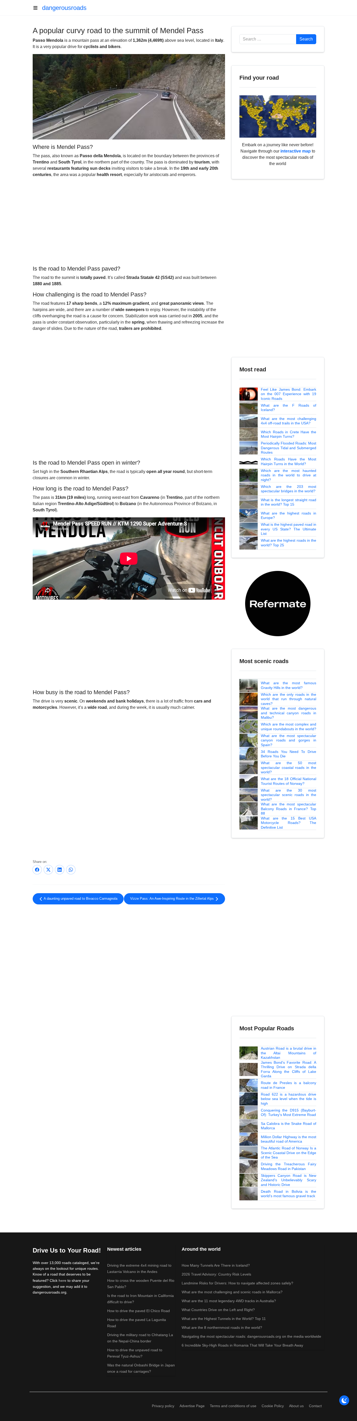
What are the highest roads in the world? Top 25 (288, 542)
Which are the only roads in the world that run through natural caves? (288, 699)
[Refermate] (277, 603)
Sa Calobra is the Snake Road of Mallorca (288, 1125)
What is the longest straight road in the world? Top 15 (288, 502)
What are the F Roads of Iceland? (288, 407)
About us (296, 1406)
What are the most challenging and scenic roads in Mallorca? (232, 1292)
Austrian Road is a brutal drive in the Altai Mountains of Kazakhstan (288, 1053)
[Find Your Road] (277, 116)
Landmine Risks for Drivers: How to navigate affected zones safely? (237, 1283)
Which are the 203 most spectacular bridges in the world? (288, 488)
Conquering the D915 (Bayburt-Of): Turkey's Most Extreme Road (288, 1112)
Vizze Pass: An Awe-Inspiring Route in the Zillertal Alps (172, 898)
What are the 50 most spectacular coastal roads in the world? (288, 767)
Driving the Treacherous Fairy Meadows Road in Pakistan (288, 1166)
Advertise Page (192, 1406)
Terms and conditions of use (233, 1406)
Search (306, 39)
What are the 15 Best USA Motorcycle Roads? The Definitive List (288, 822)
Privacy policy (163, 1406)
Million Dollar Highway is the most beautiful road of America (288, 1139)
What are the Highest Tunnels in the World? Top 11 (224, 1319)
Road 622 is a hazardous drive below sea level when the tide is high (288, 1099)
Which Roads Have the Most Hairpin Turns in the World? (288, 461)
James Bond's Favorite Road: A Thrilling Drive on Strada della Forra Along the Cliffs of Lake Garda (288, 1069)
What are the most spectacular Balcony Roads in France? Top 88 (288, 808)
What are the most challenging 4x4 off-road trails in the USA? (288, 421)
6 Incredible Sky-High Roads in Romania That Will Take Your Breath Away (242, 1345)
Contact (315, 1406)
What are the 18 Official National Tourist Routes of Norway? (288, 781)
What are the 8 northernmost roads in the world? (222, 1327)
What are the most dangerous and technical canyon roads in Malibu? (288, 713)
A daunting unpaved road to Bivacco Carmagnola (80, 898)
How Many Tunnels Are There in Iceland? (216, 1265)
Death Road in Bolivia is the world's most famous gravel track (288, 1193)
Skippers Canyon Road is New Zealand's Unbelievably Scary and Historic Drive (288, 1180)
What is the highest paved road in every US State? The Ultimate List (288, 529)
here (62, 1280)
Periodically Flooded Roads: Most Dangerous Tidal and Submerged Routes (288, 447)
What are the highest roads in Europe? (288, 515)
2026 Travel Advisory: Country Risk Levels (216, 1274)
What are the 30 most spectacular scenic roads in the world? (288, 795)
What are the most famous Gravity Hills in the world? (288, 685)
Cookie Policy (273, 1406)
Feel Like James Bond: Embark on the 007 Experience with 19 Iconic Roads (288, 394)
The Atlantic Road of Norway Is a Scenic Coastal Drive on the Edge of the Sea (288, 1152)
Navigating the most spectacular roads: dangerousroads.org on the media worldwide (251, 1336)
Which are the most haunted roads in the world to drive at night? (288, 475)
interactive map (295, 151)
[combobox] (267, 39)
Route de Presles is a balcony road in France (288, 1085)
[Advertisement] (129, 220)
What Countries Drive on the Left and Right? (218, 1310)
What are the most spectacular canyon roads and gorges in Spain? (288, 740)
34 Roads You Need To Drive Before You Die (288, 754)
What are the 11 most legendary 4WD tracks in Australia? (229, 1301)
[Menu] (37, 8)
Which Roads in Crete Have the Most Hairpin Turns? (288, 434)
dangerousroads (64, 7)
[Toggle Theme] (344, 1400)
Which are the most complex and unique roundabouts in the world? (288, 726)
